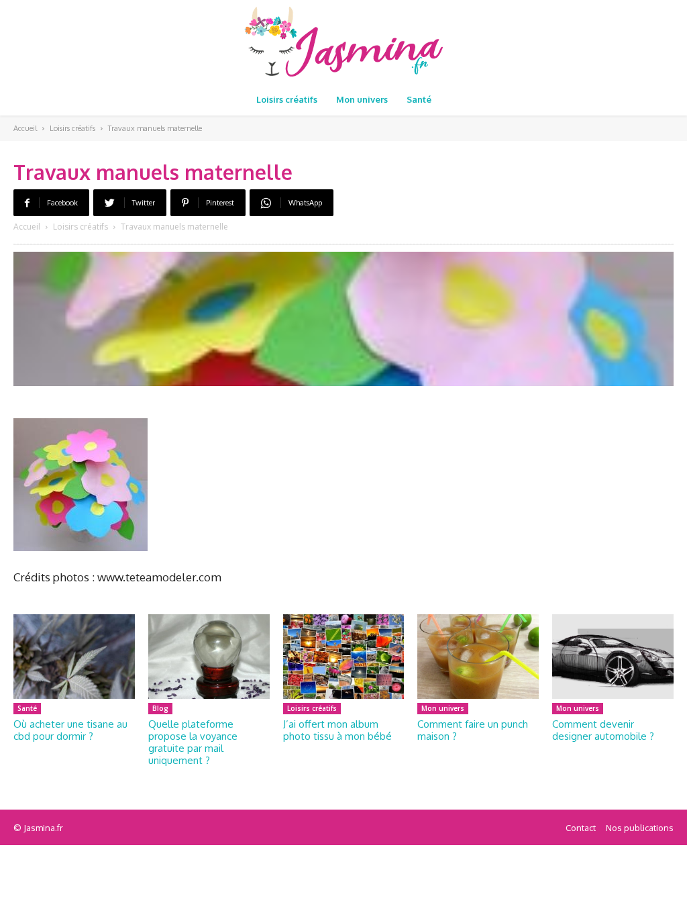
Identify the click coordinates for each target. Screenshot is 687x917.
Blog (160, 708)
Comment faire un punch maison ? (472, 730)
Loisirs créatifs (72, 128)
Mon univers (442, 708)
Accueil (25, 128)
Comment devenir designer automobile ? (603, 730)
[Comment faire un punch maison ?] (478, 656)
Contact (581, 827)
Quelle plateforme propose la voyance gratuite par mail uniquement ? (192, 742)
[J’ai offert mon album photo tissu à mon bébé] (344, 656)
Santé (27, 708)
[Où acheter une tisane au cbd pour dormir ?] (74, 656)
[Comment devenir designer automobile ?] (613, 656)
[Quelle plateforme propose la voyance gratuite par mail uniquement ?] (209, 656)
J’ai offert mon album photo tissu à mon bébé (337, 730)
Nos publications (640, 827)
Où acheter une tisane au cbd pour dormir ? (70, 730)
